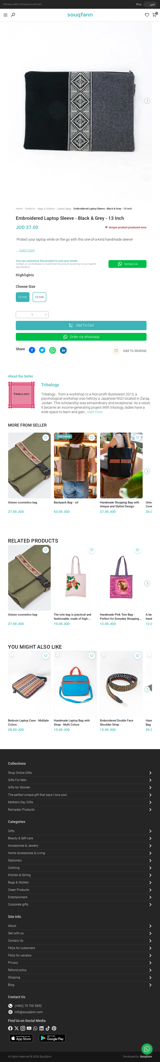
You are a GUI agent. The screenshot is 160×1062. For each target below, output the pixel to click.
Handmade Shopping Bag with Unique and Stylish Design (119, 504)
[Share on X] (42, 350)
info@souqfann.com (29, 1012)
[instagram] (22, 1029)
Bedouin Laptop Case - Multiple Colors (28, 722)
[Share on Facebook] (32, 350)
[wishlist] (147, 14)
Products (30, 208)
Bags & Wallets (46, 208)
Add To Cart (85, 325)
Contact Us (131, 264)
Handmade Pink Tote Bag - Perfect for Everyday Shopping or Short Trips (121, 617)
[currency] (146, 4)
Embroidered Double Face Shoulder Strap (116, 722)
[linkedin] (41, 1029)
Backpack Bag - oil (66, 502)
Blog (138, 4)
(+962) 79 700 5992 (28, 1006)
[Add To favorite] (45, 437)
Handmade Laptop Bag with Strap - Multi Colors (72, 722)
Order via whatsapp (85, 337)
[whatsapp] (35, 1029)
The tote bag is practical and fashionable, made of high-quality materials (72, 617)
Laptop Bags (64, 208)
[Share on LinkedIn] (63, 350)
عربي (152, 4)
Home (19, 208)
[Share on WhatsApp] (52, 350)
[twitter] (16, 1029)
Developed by (137, 1056)
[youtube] (29, 1029)
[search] (13, 14)
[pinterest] (54, 1029)
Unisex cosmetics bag (22, 502)
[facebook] (10, 1029)
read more (27, 250)
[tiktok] (47, 1029)
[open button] (5, 15)
